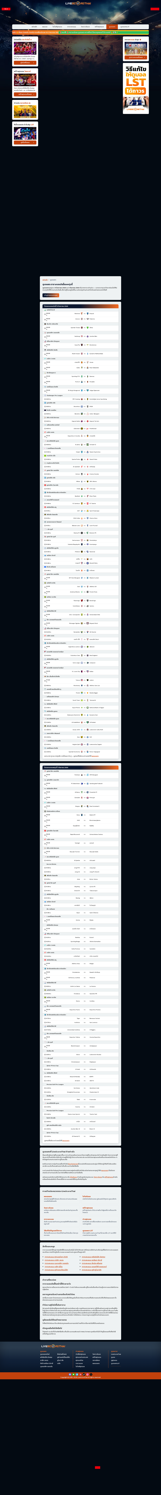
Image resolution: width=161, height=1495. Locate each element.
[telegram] (77, 1374)
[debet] (80, 1471)
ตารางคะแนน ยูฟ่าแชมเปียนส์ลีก (56, 1269)
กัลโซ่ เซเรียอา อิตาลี (46, 1363)
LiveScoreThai (116, 1354)
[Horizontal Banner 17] (80, 267)
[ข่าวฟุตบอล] (25, 111)
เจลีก (58, 1363)
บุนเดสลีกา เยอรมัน (46, 1366)
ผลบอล (44, 27)
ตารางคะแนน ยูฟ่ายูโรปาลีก (91, 1269)
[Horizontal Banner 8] (80, 130)
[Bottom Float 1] (80, 1490)
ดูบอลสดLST (124, 27)
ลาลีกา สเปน (44, 1360)
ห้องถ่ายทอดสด (73, 1164)
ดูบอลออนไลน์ (44, 1354)
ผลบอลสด (95, 756)
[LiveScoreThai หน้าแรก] (53, 1346)
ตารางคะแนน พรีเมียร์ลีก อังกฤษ (93, 1257)
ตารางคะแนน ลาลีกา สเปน (54, 1260)
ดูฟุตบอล (114, 1360)
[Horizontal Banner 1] (80, 44)
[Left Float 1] (6, 25)
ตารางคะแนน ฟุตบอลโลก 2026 (56, 1257)
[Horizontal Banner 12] (80, 181)
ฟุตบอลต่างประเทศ (82, 1357)
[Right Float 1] (155, 25)
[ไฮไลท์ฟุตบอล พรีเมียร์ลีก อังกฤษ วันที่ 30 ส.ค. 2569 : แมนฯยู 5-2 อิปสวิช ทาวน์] (25, 48)
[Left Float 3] (6, 84)
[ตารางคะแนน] (136, 48)
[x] (91, 1374)
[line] (73, 1374)
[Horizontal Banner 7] (80, 113)
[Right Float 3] (155, 84)
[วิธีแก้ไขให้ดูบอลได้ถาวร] (136, 88)
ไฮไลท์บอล (73, 1177)
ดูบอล (113, 1357)
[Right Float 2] (155, 54)
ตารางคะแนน (71, 27)
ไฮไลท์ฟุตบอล (57, 27)
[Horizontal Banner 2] (80, 62)
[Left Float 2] (6, 54)
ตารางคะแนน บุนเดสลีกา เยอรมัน (57, 1263)
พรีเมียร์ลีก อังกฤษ (46, 1357)
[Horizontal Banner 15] (80, 232)
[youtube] (80, 1374)
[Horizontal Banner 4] (80, 96)
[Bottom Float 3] (80, 1477)
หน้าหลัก (34, 27)
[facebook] (70, 1374)
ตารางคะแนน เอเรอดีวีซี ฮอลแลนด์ (94, 1266)
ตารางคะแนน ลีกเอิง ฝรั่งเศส (92, 1263)
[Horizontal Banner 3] (80, 79)
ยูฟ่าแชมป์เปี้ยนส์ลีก (63, 1357)
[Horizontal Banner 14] (80, 215)
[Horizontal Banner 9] (80, 147)
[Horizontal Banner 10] (80, 164)
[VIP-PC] (80, 15)
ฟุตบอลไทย (79, 1360)
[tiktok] (84, 1374)
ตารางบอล (79, 1363)
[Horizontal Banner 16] (80, 249)
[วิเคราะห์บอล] (25, 133)
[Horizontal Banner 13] (80, 198)
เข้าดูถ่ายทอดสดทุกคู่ (50, 295)
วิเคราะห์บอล (85, 27)
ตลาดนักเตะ (96, 1360)
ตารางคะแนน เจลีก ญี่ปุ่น (54, 1266)
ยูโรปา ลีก (60, 1360)
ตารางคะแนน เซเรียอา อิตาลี (92, 1260)
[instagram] (87, 1374)
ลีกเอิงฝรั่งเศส (62, 1354)
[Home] (78, 3)
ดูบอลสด (112, 27)
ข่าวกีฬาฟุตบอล (81, 1354)
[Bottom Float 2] (80, 1482)
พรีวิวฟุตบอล (99, 27)
